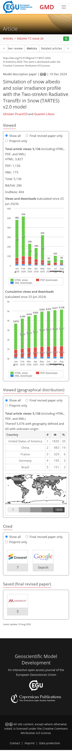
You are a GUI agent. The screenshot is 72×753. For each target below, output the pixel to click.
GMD (47, 7)
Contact (15, 743)
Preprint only (18, 141)
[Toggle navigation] (63, 7)
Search (43, 567)
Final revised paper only (46, 136)
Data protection (49, 743)
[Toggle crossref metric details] (17, 557)
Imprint (30, 743)
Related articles (51, 48)
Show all (15, 136)
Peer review (15, 48)
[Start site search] (66, 39)
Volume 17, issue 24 (30, 38)
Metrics (32, 48)
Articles (8, 38)
